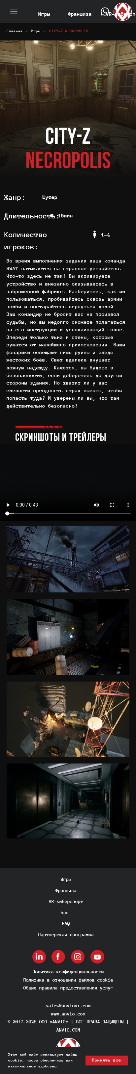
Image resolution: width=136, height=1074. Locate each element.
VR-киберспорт (66, 901)
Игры (36, 31)
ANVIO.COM (68, 1030)
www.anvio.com (68, 1013)
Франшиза (66, 890)
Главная (15, 31)
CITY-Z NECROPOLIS (68, 31)
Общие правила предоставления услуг (68, 987)
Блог (66, 912)
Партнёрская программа (66, 934)
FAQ (66, 923)
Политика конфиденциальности (68, 971)
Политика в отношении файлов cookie (68, 980)
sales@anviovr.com (68, 1005)
